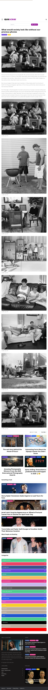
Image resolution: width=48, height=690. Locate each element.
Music (15, 484)
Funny (27, 669)
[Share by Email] (45, 432)
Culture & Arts (4, 34)
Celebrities (4, 484)
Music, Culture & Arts (6, 670)
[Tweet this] (42, 432)
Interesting (4, 673)
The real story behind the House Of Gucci (12, 450)
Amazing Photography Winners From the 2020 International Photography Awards (12, 472)
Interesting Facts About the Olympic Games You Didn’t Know (35, 451)
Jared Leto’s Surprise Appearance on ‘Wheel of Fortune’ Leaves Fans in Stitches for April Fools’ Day (22, 513)
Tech (2, 672)
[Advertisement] (24, 8)
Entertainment (9, 484)
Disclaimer (9, 688)
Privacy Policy (15, 688)
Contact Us (22, 688)
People (9, 34)
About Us (3, 688)
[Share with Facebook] (41, 432)
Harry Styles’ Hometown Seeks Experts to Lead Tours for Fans (22, 497)
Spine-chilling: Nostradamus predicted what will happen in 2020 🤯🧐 (35, 472)
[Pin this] (44, 432)
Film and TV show (5, 437)
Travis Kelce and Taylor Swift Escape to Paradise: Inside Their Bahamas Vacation (22, 530)
